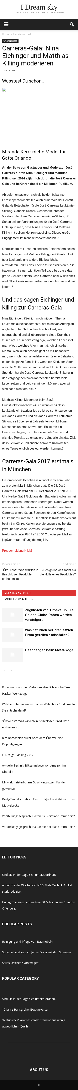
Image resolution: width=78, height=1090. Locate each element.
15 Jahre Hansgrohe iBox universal (25, 1009)
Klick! (28, 550)
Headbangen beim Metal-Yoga (49, 650)
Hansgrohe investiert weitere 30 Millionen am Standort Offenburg (39, 905)
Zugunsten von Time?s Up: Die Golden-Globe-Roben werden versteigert (49, 615)
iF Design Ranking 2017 (17, 755)
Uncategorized (10, 40)
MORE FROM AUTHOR (19, 599)
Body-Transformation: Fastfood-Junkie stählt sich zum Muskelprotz (38, 802)
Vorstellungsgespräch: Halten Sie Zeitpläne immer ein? (38, 816)
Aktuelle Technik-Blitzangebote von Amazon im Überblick (34, 768)
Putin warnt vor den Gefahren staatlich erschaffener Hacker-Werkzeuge (37, 690)
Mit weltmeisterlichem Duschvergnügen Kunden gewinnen (34, 785)
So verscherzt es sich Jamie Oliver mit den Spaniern (36, 952)
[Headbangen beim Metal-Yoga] (12, 655)
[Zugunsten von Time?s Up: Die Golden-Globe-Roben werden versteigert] (12, 615)
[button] (72, 24)
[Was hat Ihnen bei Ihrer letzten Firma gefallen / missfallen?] (12, 635)
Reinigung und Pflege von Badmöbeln (27, 941)
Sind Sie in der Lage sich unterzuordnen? (29, 875)
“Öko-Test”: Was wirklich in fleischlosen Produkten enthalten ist (20, 574)
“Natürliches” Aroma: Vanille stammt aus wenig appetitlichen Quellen (33, 1023)
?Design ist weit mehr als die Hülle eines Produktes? (58, 572)
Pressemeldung (13, 550)
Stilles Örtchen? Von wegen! (20, 963)
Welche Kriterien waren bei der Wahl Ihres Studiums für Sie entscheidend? (39, 707)
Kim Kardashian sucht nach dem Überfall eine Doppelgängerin (32, 741)
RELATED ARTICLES (18, 593)
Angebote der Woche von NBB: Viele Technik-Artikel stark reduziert (37, 888)
